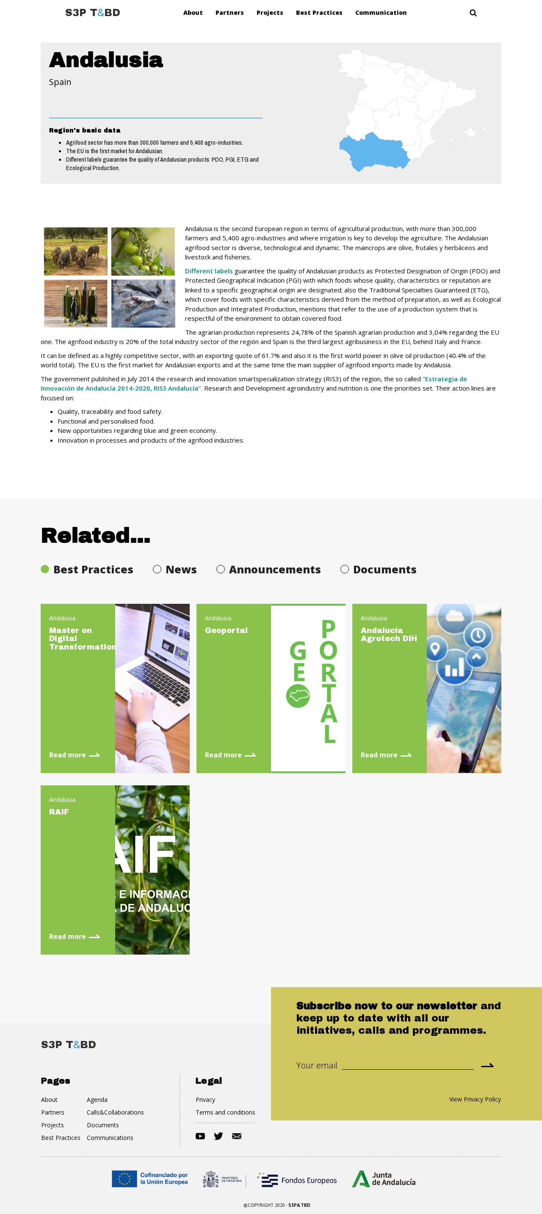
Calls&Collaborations (115, 1112)
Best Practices (319, 12)
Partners (230, 12)
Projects (270, 12)
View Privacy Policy (475, 1099)
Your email (316, 1065)
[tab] (93, 569)
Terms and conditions (225, 1112)
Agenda (97, 1100)
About (193, 12)
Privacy (205, 1100)
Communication (381, 12)
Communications (110, 1138)
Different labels (209, 271)
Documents (103, 1125)
